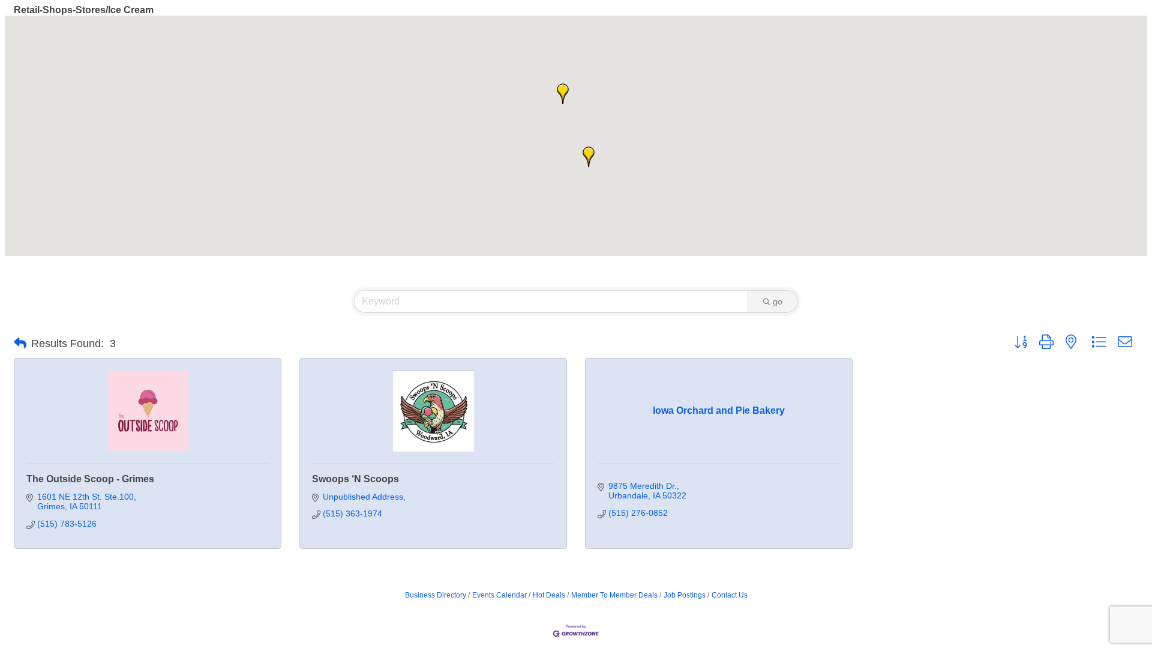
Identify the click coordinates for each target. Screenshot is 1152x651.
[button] (589, 157)
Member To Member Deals (614, 595)
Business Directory (435, 595)
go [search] (777, 301)
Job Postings (685, 595)
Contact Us (730, 595)
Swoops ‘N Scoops (355, 479)
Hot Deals (549, 595)
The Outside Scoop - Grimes (90, 479)
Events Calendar (499, 595)
